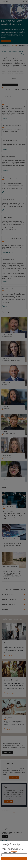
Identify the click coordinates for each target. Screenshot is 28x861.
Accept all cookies (14, 858)
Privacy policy (14, 852)
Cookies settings (14, 854)
